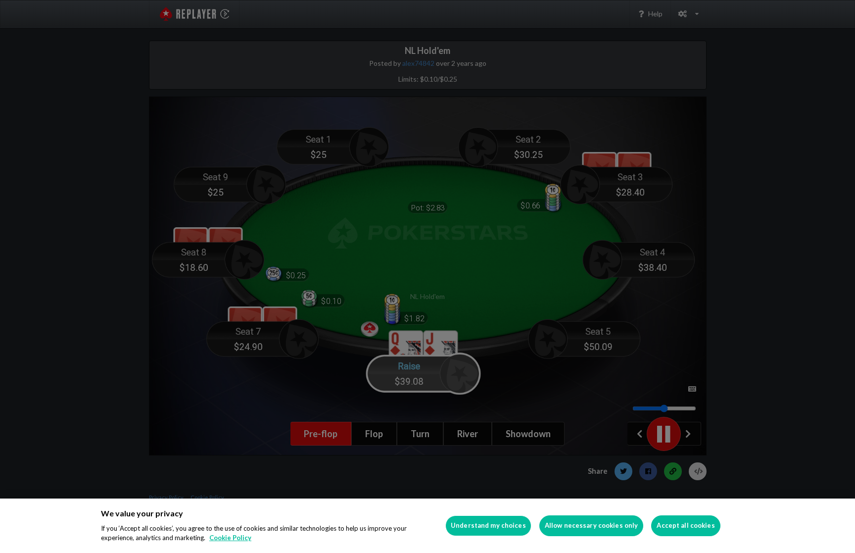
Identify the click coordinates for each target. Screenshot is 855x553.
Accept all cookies (685, 525)
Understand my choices (488, 525)
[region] (427, 526)
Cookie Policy (230, 538)
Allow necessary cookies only (591, 525)
